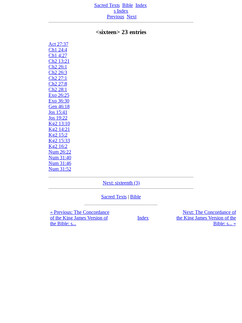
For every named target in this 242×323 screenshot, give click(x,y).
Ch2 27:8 (58, 83)
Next (131, 16)
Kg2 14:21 (59, 129)
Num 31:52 (60, 169)
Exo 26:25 (59, 95)
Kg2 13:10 (59, 123)
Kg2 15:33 (59, 140)
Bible (127, 5)
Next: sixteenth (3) (121, 182)
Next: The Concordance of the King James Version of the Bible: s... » (206, 217)
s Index (121, 11)
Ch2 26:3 (58, 72)
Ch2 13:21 (59, 61)
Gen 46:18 (59, 106)
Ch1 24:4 (58, 49)
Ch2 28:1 (58, 89)
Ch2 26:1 (58, 66)
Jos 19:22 (58, 117)
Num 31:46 (60, 163)
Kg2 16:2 (58, 146)
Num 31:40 (60, 157)
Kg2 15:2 (58, 135)
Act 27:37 (58, 44)
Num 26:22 (60, 152)
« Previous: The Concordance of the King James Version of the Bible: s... (79, 217)
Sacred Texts (107, 5)
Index (141, 5)
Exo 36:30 (59, 100)
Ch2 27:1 (58, 78)
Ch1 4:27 (58, 55)
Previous (115, 16)
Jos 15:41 (58, 112)
